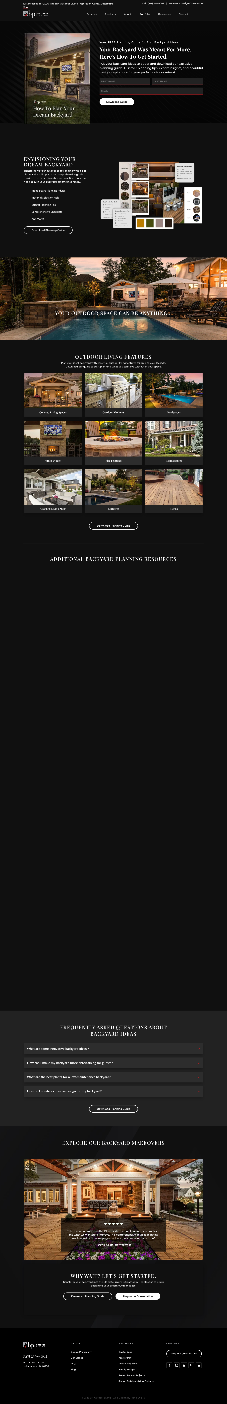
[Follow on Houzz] (184, 1365)
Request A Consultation (138, 1296)
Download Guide (116, 101)
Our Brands (77, 1357)
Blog (73, 1369)
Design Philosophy (81, 1352)
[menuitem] (91, 14)
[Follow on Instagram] (177, 1365)
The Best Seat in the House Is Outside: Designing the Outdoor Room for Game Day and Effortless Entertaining (96, 830)
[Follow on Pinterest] (191, 1365)
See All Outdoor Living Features (136, 1381)
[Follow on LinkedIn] (199, 1365)
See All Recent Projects (131, 1375)
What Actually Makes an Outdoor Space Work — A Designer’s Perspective (73, 689)
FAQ (73, 1363)
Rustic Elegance (127, 1363)
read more (33, 694)
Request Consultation (184, 1353)
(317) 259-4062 (156, 3)
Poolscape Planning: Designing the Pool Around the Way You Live (67, 972)
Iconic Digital (138, 1397)
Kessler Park (125, 1357)
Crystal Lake (125, 1352)
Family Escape (126, 1369)
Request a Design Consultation (186, 3)
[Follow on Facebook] (169, 1365)
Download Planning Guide (48, 230)
